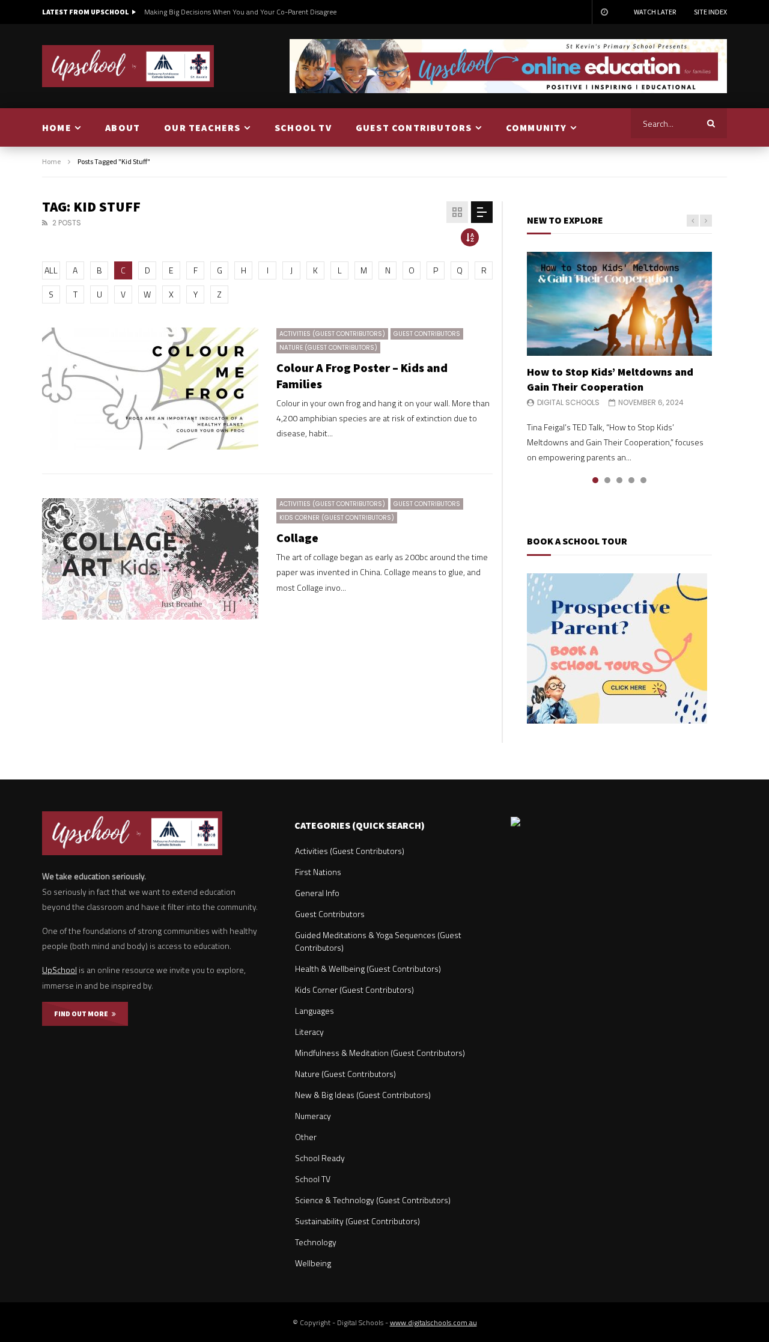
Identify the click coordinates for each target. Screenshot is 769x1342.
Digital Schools (568, 402)
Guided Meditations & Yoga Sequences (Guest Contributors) (378, 941)
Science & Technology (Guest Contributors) (373, 1200)
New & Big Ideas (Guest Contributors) (363, 1094)
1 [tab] (595, 480)
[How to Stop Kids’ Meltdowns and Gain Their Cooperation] (619, 304)
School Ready (320, 1157)
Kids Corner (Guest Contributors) (336, 517)
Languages (314, 1010)
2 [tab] (607, 480)
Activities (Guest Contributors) (332, 333)
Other (306, 1136)
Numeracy (313, 1115)
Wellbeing (313, 1263)
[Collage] (150, 559)
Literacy (309, 1031)
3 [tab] (619, 480)
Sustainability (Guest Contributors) (357, 1221)
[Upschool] (128, 66)
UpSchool (59, 969)
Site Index (710, 11)
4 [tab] (631, 480)
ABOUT (122, 127)
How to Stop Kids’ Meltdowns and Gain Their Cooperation (610, 379)
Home (51, 161)
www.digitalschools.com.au (433, 1322)
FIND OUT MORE (83, 1013)
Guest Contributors (427, 333)
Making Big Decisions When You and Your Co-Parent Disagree (240, 11)
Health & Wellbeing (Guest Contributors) (368, 968)
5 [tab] (643, 480)
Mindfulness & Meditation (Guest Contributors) (380, 1052)
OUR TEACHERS (202, 127)
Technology (315, 1242)
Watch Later (655, 11)
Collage (297, 537)
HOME (56, 127)
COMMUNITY (536, 127)
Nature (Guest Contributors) (328, 347)
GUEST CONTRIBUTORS (414, 127)
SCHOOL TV (303, 127)
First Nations (318, 871)
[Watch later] (604, 12)
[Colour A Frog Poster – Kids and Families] (150, 389)
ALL (51, 270)
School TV (312, 1179)
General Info (317, 892)
